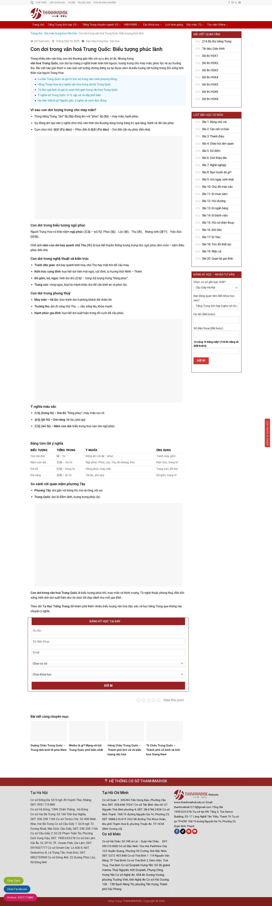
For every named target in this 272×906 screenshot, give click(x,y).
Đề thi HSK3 (210, 70)
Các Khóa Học (57, 2)
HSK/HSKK (130, 24)
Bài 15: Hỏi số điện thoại (218, 222)
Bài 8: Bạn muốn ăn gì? (216, 172)
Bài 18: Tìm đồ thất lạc (216, 244)
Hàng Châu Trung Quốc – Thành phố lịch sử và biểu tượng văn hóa (124, 750)
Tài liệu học (84, 2)
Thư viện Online (216, 24)
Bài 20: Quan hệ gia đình (217, 258)
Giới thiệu (41, 2)
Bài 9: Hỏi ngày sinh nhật (218, 179)
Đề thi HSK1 (210, 56)
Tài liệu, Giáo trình (213, 48)
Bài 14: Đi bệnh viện (215, 215)
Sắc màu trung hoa (55, 33)
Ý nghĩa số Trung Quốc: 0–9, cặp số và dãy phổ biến (69, 95)
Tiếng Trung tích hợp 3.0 (62, 24)
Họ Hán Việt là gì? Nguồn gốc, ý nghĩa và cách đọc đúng (72, 100)
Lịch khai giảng (174, 24)
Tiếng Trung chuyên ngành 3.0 (100, 24)
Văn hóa (72, 33)
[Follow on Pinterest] (240, 2)
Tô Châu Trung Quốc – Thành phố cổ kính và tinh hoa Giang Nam (163, 750)
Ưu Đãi (71, 2)
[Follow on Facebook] (229, 2)
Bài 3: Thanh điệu (213, 136)
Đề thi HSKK (210, 99)
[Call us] (236, 2)
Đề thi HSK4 (210, 77)
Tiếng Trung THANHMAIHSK (125, 901)
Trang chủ (38, 24)
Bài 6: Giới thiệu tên (214, 158)
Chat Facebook (17, 889)
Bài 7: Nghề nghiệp (214, 165)
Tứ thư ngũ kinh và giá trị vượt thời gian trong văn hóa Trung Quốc (78, 89)
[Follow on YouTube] (194, 831)
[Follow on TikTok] (182, 831)
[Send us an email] (232, 2)
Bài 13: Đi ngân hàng (215, 208)
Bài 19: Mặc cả (211, 251)
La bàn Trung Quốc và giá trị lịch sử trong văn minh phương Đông (77, 79)
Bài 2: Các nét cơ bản (215, 129)
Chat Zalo (13, 880)
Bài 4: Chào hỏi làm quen (218, 143)
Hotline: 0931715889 (20, 897)
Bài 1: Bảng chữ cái (214, 122)
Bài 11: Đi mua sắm (214, 194)
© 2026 (160, 901)
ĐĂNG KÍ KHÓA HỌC (267, 433)
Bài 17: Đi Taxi (211, 237)
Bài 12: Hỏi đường (214, 201)
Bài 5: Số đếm (211, 151)
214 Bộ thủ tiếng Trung (216, 41)
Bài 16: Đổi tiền (212, 230)
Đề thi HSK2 (210, 63)
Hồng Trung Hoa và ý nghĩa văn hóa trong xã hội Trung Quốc (74, 84)
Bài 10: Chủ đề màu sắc (217, 186)
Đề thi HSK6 (210, 92)
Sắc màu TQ (193, 24)
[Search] (32, 2)
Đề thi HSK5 (210, 84)
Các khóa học (151, 24)
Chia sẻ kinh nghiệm (104, 2)
